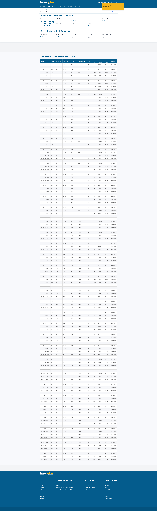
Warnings (60, 6)
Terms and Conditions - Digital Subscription (64, 487)
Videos (76, 6)
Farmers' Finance (108, 498)
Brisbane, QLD (43, 487)
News (80, 6)
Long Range (70, 6)
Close (121, 8)
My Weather (43, 6)
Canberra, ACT (43, 494)
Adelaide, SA (42, 492)
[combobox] (114, 12)
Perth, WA (42, 489)
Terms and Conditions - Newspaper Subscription (65, 489)
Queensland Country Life (90, 487)
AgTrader (107, 483)
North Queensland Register (90, 485)
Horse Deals (107, 492)
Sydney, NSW (42, 483)
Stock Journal (87, 489)
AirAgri (106, 500)
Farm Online (107, 494)
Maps (65, 6)
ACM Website (58, 483)
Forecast (54, 6)
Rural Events (107, 487)
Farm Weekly (87, 483)
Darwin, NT (42, 498)
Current (49, 6)
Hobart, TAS (42, 496)
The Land (86, 494)
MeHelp (106, 496)
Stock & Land (87, 492)
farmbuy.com (108, 485)
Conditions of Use (59, 485)
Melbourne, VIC (43, 485)
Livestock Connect (108, 489)
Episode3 (107, 503)
